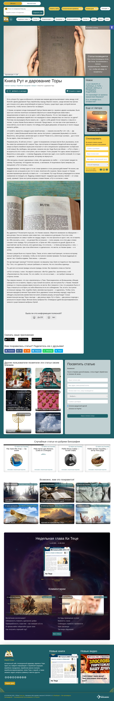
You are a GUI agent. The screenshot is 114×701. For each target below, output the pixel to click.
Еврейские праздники (23, 85)
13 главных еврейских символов (16, 430)
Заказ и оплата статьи (87, 416)
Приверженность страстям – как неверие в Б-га (24, 624)
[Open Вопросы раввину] (79, 19)
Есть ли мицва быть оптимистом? (93, 101)
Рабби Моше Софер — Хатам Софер (70, 449)
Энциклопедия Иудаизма (19, 469)
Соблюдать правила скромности (70, 624)
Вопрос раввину (21, 484)
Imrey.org (21, 695)
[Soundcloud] (25, 677)
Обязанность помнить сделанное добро (21, 621)
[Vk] (20, 677)
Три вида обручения (65, 629)
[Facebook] (6, 677)
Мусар (61, 484)
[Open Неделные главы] (29, 19)
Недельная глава (51, 597)
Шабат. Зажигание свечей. (47, 409)
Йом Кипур (99, 484)
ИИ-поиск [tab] (12, 3)
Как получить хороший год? (16, 629)
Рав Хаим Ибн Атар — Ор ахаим (16, 449)
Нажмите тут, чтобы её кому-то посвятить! (98, 69)
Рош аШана (104, 484)
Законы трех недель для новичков (46, 430)
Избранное (31, 484)
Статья (35, 484)
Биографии (10, 469)
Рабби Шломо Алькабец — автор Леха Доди (97, 449)
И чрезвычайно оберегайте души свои (20, 626)
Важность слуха (64, 621)
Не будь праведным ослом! (68, 618)
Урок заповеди (63, 626)
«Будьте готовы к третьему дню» (95, 129)
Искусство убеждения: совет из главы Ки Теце (31, 614)
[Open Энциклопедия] (52, 19)
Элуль (60, 505)
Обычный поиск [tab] (31, 3)
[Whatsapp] (18, 677)
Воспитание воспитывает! (16, 618)
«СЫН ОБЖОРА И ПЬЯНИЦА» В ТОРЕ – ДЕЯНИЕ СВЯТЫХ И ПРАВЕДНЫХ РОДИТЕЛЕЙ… (94, 88)
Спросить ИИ (37, 12)
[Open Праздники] (63, 19)
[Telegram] (16, 677)
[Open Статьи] (38, 19)
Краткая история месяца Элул (52, 522)
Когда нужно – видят (15, 387)
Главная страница (10, 85)
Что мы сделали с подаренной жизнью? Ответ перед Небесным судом (56, 500)
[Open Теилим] (88, 19)
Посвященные (67, 484)
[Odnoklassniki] (23, 677)
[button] (112, 27)
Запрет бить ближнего (83, 614)
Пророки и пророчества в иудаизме (90, 522)
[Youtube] (13, 677)
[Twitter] (8, 677)
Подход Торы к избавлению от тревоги (48, 386)
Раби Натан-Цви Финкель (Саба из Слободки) (43, 449)
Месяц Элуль (10, 522)
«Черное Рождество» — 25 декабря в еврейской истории (19, 408)
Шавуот (34, 85)
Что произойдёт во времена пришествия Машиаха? (96, 96)
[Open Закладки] (108, 9)
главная (26, 484)
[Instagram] (11, 677)
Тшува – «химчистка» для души (89, 501)
